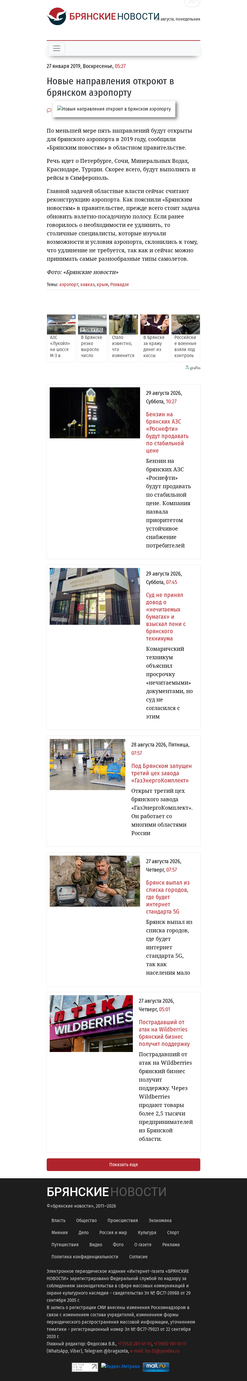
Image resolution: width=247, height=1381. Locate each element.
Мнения (60, 1232)
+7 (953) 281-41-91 (135, 1344)
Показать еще (123, 1164)
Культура (147, 1232)
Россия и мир (113, 1232)
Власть (58, 1220)
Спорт (173, 1232)
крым (102, 284)
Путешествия (65, 1244)
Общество (86, 1220)
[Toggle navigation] (56, 48)
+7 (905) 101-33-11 (170, 1344)
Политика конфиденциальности (85, 1257)
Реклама (171, 1244)
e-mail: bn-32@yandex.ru (155, 1351)
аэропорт (68, 284)
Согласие (138, 1257)
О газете (143, 1244)
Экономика (160, 1220)
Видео (95, 1244)
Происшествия (123, 1220)
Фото (118, 1244)
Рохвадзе (119, 284)
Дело (84, 1232)
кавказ (87, 284)
